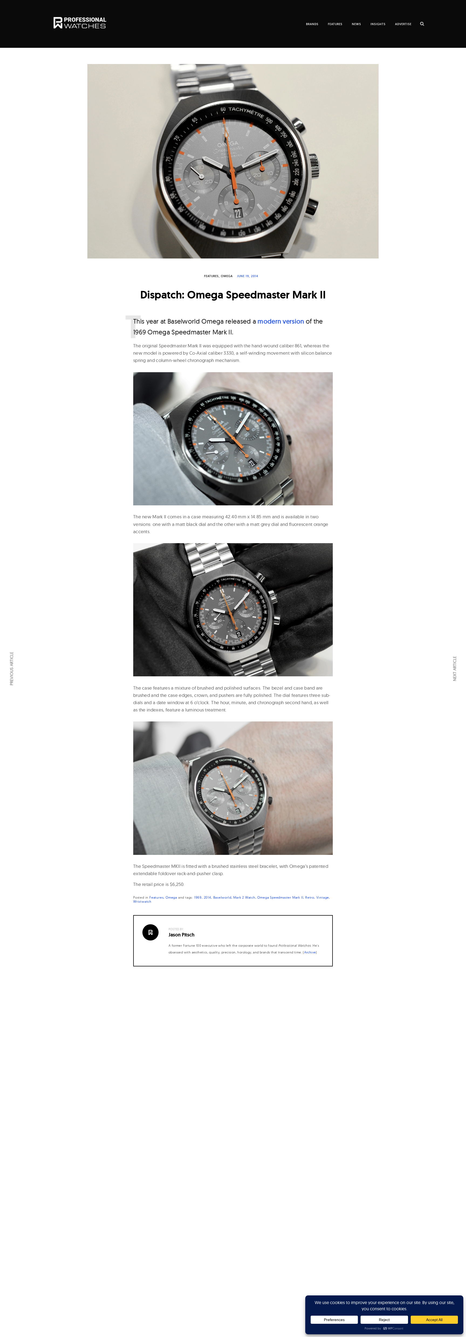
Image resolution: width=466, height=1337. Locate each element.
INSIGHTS (378, 24)
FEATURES (335, 24)
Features (211, 276)
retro (309, 897)
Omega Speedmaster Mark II (280, 897)
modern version (281, 321)
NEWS (356, 24)
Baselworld (222, 897)
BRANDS (312, 24)
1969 (198, 897)
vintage (322, 897)
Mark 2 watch (244, 897)
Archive (310, 952)
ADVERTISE (403, 24)
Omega (227, 276)
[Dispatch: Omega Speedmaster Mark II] (233, 161)
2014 (207, 897)
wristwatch (142, 901)
